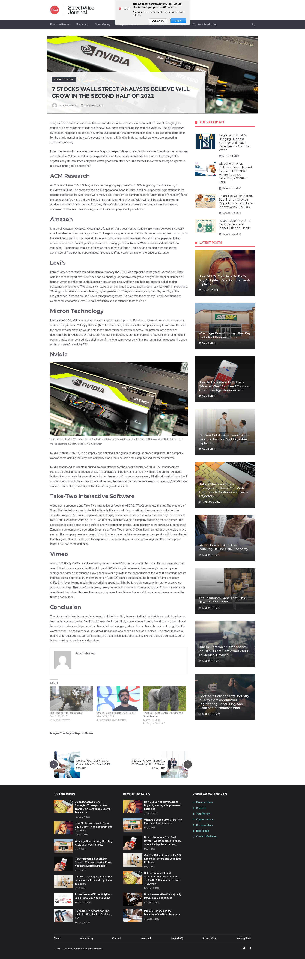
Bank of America (60, 281)
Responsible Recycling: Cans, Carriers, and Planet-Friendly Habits (235, 224)
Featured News (60, 24)
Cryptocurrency (204, 819)
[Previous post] (53, 764)
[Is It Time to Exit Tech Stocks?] (71, 698)
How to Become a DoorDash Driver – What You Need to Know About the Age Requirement (224, 386)
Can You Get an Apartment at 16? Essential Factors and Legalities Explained (224, 439)
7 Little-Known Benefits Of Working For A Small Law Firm (148, 764)
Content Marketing (205, 24)
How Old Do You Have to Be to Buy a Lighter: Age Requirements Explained (224, 280)
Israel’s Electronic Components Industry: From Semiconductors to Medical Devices (223, 650)
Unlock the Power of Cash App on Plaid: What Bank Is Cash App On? (93, 914)
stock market (114, 123)
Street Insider (63, 79)
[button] (253, 24)
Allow (178, 20)
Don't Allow (158, 20)
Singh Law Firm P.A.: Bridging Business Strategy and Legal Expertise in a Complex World (235, 143)
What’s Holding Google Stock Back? (116, 713)
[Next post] (188, 764)
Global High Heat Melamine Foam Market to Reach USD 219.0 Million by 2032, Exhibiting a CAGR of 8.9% (235, 173)
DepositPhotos (84, 733)
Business (82, 24)
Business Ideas (204, 825)
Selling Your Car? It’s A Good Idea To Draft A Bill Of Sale (93, 764)
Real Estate (202, 830)
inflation (59, 133)
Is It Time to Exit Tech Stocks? (66, 713)
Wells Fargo (105, 515)
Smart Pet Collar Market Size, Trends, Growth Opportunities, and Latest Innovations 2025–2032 (237, 201)
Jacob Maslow (69, 105)
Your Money (102, 24)
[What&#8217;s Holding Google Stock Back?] (118, 698)
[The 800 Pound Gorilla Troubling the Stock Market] (164, 698)
